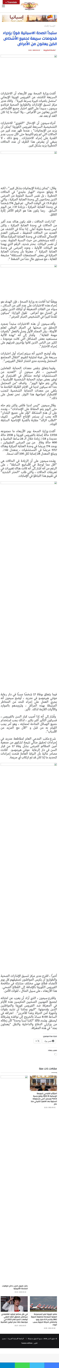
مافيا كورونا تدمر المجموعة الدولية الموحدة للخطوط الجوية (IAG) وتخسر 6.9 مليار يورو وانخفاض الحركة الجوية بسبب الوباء (44, 1319)
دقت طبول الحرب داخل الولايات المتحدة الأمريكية (15, 1287)
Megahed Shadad (49, 50)
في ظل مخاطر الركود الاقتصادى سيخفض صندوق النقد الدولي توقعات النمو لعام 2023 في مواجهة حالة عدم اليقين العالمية (14, 1318)
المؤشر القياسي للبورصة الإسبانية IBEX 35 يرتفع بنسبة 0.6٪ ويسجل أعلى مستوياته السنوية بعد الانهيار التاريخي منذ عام (44, 1099)
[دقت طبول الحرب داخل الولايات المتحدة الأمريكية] (14, 1179)
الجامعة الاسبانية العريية (16, 1338)
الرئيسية (53, 26)
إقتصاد (46, 26)
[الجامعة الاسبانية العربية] (29, 6)
